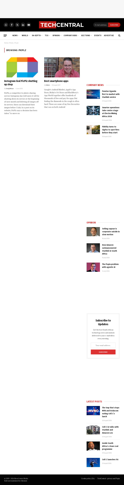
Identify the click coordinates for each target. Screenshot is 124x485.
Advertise (109, 35)
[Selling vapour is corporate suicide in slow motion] (93, 231)
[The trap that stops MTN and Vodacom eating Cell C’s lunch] (93, 410)
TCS (46, 35)
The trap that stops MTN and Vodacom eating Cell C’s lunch (110, 412)
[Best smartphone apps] (62, 67)
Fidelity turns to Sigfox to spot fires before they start (110, 129)
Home (6, 43)
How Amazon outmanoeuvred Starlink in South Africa (109, 249)
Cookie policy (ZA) (88, 478)
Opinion (56, 35)
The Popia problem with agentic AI (110, 265)
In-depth (36, 35)
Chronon (24, 481)
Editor (48, 85)
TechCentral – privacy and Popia (108, 478)
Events (97, 35)
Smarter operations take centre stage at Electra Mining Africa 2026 (110, 112)
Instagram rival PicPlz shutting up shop (20, 82)
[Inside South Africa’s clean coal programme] (93, 446)
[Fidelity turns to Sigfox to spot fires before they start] (93, 129)
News (15, 35)
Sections (85, 35)
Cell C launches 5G (110, 459)
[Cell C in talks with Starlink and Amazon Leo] (93, 429)
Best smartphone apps (56, 81)
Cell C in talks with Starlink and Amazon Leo (110, 430)
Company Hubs (70, 35)
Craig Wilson (10, 88)
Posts (11, 43)
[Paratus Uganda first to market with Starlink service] (93, 94)
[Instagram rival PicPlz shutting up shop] (22, 67)
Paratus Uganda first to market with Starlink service (111, 94)
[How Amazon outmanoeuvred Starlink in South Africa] (93, 247)
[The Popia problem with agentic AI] (93, 267)
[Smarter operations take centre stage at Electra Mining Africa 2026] (93, 110)
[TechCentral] (62, 25)
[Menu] (5, 35)
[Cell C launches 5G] (93, 462)
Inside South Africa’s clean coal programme (110, 446)
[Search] (119, 35)
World (25, 35)
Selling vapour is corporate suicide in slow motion (111, 231)
